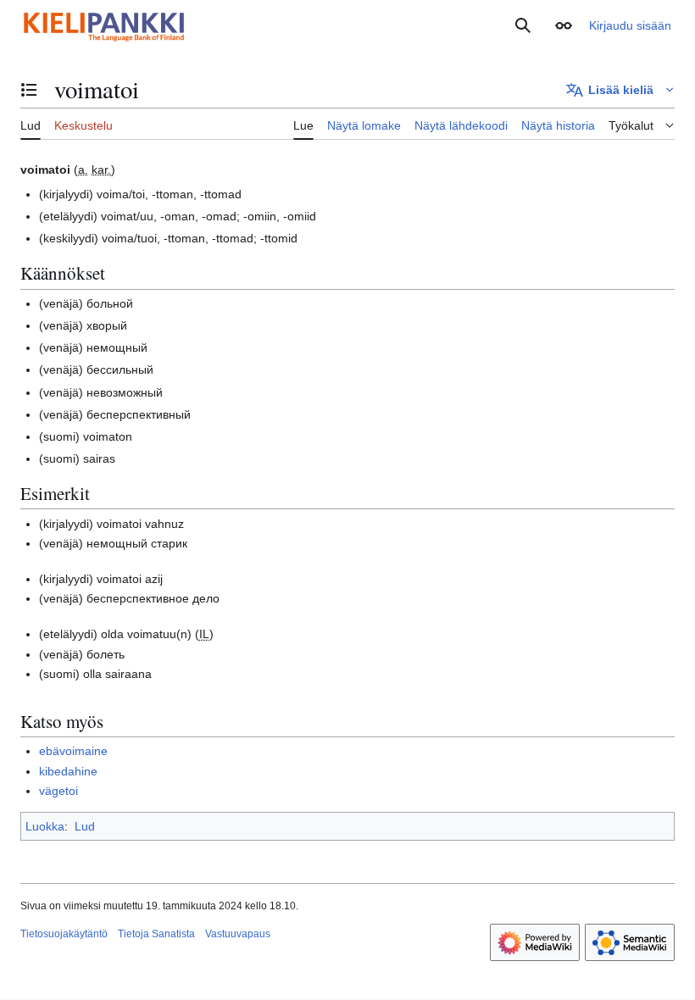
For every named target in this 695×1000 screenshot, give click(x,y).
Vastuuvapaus (237, 934)
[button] (564, 25)
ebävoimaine (73, 751)
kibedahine (68, 771)
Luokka (44, 826)
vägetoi (58, 790)
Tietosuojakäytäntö (64, 934)
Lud (85, 826)
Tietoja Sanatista (156, 934)
